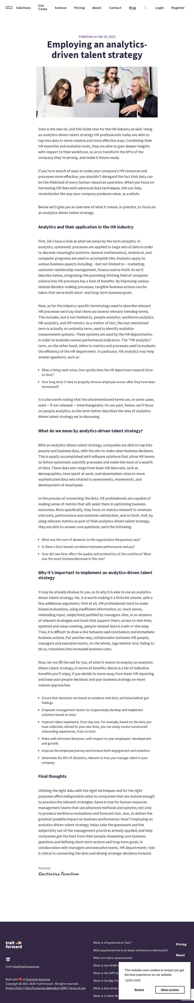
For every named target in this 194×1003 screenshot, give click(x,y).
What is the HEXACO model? (111, 965)
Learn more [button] (133, 980)
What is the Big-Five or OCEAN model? (118, 980)
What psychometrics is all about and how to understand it (130, 950)
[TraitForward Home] (9, 8)
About (180, 955)
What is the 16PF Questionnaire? (114, 973)
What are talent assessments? (113, 958)
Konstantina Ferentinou (58, 874)
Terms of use (77, 988)
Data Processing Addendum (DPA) (46, 988)
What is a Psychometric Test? (112, 942)
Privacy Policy (14, 988)
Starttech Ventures (38, 979)
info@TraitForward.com (26, 966)
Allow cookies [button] (170, 989)
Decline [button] (139, 989)
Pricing (181, 944)
